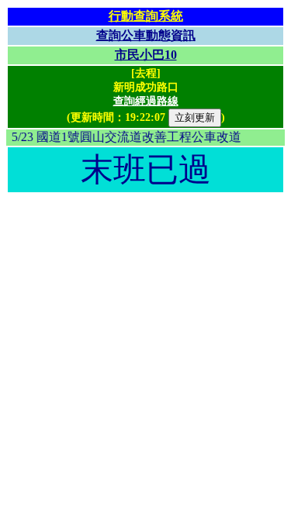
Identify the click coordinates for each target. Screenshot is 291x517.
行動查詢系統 (146, 15)
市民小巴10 (146, 54)
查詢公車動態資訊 (146, 35)
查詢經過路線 (145, 101)
